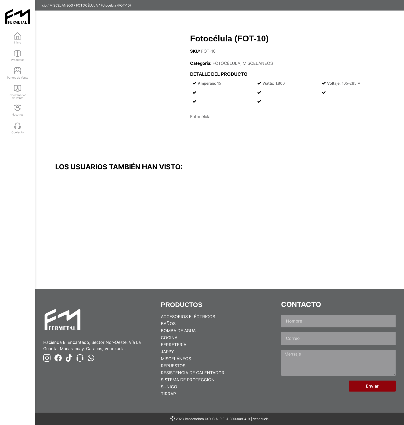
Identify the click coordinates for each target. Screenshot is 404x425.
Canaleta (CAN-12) (322, 259)
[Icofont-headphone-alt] (80, 358)
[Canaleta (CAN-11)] (261, 215)
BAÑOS (168, 323)
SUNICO (169, 386)
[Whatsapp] (91, 358)
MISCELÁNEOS (61, 5)
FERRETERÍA (173, 344)
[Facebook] (58, 358)
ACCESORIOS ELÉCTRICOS (188, 316)
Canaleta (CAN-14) (74, 259)
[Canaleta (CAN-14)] (95, 215)
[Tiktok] (69, 358)
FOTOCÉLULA (87, 5)
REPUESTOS (173, 365)
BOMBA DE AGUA (178, 330)
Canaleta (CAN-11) (239, 259)
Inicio (43, 5)
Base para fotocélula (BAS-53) (166, 259)
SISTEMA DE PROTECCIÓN (188, 379)
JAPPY (167, 351)
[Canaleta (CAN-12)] (344, 215)
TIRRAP (168, 393)
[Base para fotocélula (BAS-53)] (178, 215)
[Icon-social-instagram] (47, 358)
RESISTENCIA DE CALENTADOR (192, 372)
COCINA (169, 337)
